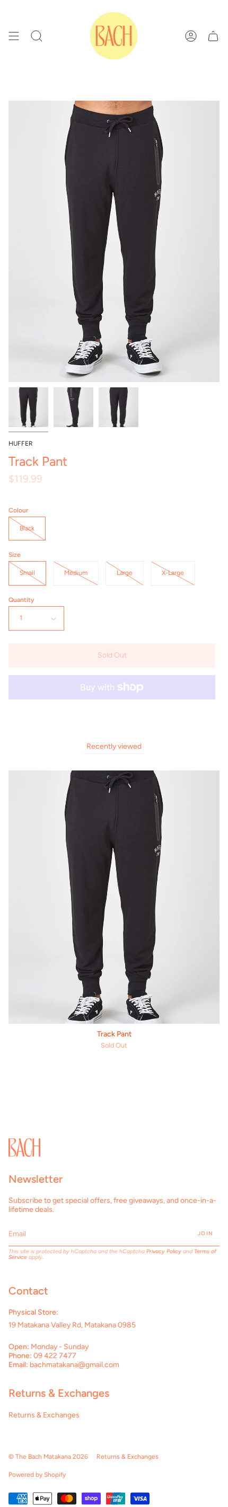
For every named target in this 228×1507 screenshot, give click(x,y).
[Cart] (213, 36)
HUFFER (20, 443)
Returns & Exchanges (44, 1415)
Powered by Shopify (37, 1474)
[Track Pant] (28, 407)
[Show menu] (14, 36)
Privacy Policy (163, 1251)
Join (205, 1233)
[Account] (191, 36)
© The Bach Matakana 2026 (48, 1456)
